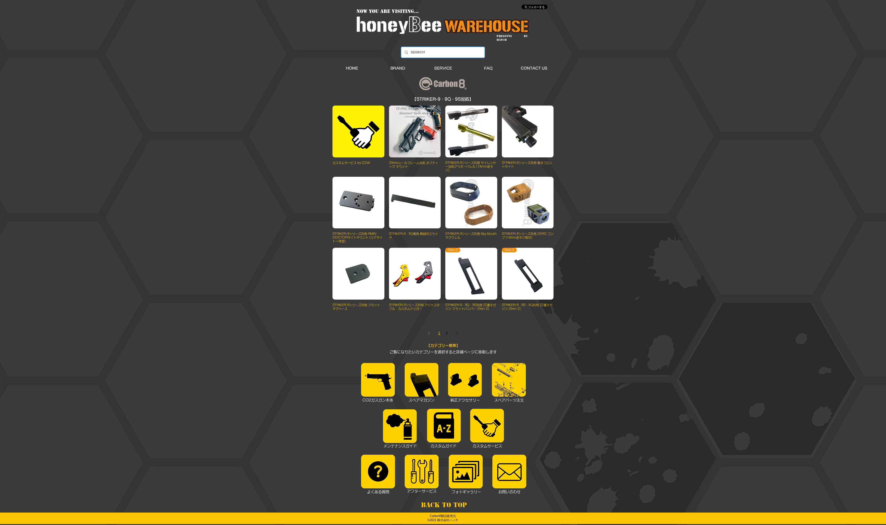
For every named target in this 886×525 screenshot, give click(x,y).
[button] (397, 68)
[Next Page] (457, 333)
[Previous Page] (429, 333)
